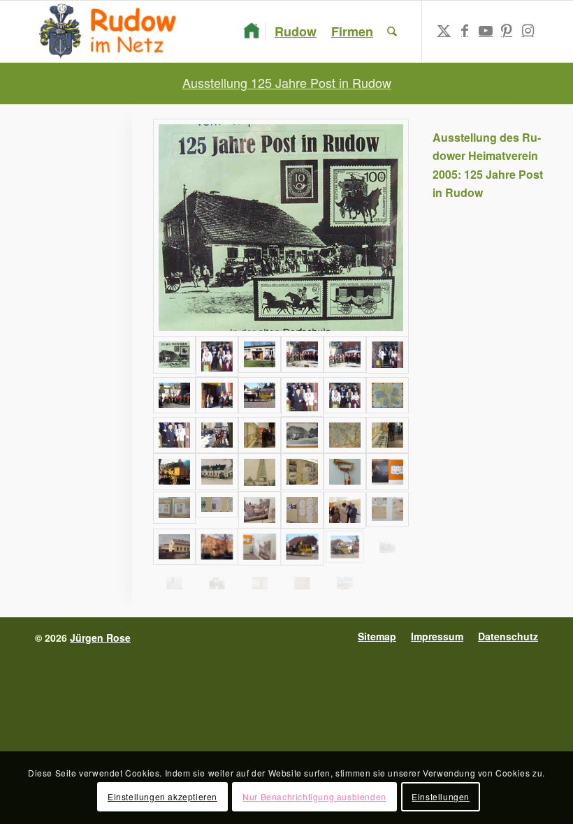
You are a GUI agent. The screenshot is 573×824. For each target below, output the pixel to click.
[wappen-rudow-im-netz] (111, 31)
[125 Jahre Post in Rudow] (281, 228)
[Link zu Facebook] (464, 30)
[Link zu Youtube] (485, 30)
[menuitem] (251, 31)
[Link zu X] (443, 30)
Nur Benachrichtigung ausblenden (314, 796)
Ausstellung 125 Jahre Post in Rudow (286, 82)
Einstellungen (441, 796)
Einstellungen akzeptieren (162, 796)
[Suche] (392, 31)
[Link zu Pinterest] (506, 30)
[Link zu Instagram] (527, 30)
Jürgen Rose (100, 638)
